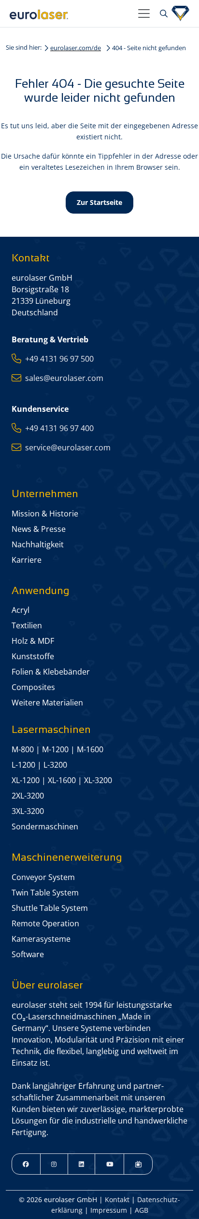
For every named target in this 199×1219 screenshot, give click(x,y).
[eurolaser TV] (138, 1164)
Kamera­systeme (41, 939)
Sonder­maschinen (45, 826)
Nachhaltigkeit (38, 544)
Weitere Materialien (47, 702)
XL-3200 (98, 780)
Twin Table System (45, 892)
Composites (33, 687)
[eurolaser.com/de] (70, 13)
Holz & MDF (33, 641)
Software (28, 954)
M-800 (23, 749)
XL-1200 (26, 780)
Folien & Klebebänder (51, 671)
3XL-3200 (28, 811)
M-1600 (90, 749)
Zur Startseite (99, 202)
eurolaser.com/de (75, 47)
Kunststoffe (33, 656)
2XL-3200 (28, 795)
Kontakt (117, 1199)
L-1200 (23, 764)
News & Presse (39, 529)
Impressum (108, 1210)
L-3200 (55, 764)
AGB (141, 1210)
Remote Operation (45, 923)
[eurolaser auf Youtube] (109, 1164)
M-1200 (55, 749)
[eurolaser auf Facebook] (26, 1164)
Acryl (20, 610)
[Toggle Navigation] (143, 13)
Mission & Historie (45, 513)
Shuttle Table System (50, 908)
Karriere (27, 560)
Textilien (27, 625)
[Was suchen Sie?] (162, 13)
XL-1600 (62, 780)
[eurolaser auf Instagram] (54, 1164)
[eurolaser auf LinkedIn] (82, 1164)
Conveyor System (43, 877)
